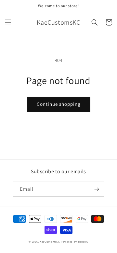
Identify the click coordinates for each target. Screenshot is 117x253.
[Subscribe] (96, 189)
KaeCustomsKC (50, 241)
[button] (8, 22)
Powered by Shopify (74, 241)
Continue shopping (59, 104)
